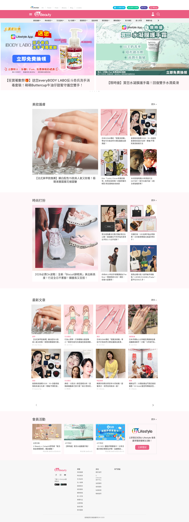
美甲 (33, 336)
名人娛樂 (71, 20)
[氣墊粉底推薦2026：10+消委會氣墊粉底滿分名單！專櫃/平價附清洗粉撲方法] (46, 363)
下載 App (154, 7)
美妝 (98, 336)
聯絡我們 (98, 493)
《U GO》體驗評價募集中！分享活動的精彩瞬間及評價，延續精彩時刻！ (110, 447)
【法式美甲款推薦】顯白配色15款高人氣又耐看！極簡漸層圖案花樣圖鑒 (45, 342)
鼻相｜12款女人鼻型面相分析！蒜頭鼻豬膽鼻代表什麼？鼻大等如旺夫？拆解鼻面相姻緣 (78, 386)
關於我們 (98, 472)
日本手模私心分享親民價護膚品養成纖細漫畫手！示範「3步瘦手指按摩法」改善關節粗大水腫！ (142, 342)
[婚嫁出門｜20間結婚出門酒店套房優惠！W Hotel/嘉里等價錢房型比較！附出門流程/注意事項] (143, 363)
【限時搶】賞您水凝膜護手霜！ (77, 446)
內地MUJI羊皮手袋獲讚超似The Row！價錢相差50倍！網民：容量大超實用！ (114, 277)
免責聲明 (98, 483)
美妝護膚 (36, 20)
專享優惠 (80, 510)
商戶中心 (144, 7)
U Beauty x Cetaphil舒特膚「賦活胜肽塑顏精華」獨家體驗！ (46, 447)
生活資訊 (68, 336)
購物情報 (117, 20)
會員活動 (80, 506)
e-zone (79, 8)
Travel (49, 8)
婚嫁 (130, 381)
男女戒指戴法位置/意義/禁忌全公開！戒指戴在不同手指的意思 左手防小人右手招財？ (114, 237)
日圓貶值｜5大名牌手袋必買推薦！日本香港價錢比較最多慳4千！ (143, 237)
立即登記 (142, 447)
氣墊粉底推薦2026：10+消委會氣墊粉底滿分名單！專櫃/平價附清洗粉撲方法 (143, 141)
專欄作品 (80, 499)
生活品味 (60, 20)
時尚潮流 (48, 20)
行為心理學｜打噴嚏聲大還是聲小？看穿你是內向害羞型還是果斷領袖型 (78, 342)
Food (56, 8)
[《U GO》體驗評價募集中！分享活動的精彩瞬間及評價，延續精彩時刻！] (110, 432)
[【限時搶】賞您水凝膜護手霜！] (78, 432)
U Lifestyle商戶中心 (99, 478)
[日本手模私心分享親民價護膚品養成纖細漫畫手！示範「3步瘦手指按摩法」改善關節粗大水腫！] (143, 319)
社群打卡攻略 (134, 7)
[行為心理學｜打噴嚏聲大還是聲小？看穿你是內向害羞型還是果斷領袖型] (78, 319)
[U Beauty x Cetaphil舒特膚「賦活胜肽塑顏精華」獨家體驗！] (46, 432)
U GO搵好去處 (120, 7)
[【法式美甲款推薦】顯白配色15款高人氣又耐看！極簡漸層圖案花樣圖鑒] (46, 319)
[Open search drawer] (158, 14)
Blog (71, 8)
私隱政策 (98, 490)
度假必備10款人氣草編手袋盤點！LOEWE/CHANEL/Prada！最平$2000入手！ (143, 277)
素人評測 (80, 496)
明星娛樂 (100, 381)
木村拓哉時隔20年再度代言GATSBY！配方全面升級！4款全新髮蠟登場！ (143, 181)
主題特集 (80, 503)
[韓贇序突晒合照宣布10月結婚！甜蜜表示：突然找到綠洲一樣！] (110, 363)
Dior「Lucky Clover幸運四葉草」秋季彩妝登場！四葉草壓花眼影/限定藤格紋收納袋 (114, 181)
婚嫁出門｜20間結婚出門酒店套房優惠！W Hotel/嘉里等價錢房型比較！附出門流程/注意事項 (142, 386)
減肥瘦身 (132, 336)
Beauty (64, 8)
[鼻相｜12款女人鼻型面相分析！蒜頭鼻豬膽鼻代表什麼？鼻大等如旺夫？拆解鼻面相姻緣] (78, 363)
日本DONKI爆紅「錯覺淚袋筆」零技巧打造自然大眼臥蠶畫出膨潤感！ (114, 141)
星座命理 (95, 20)
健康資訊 (83, 20)
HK (43, 8)
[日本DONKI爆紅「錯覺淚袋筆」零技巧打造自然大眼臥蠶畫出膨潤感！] (110, 319)
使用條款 (98, 487)
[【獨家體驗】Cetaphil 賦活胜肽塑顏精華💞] (94, 49)
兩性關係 (105, 20)
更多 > (154, 104)
